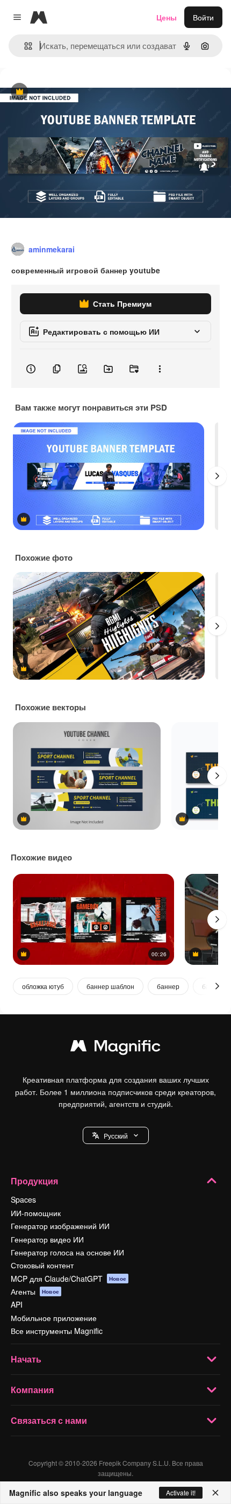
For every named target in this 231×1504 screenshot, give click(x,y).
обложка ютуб (43, 986)
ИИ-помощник (36, 1213)
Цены (166, 17)
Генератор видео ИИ (47, 1239)
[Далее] (217, 476)
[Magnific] (115, 1048)
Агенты (35, 1291)
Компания (32, 1389)
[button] (116, 1135)
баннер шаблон (110, 986)
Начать (26, 1359)
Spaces (23, 1199)
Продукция (34, 1181)
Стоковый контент (42, 1265)
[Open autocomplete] (24, 46)
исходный (72, 92)
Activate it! (181, 1492)
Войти (203, 17)
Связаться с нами (49, 1420)
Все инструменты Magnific (57, 1330)
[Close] (215, 1492)
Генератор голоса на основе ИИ (67, 1252)
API (17, 1304)
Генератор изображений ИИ (60, 1225)
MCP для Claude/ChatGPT (68, 1278)
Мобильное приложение (54, 1317)
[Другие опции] (159, 368)
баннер (168, 986)
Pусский (116, 1135)
